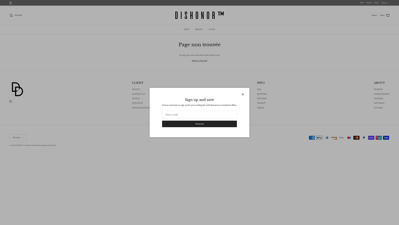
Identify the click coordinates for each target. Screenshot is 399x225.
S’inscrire (199, 123)
